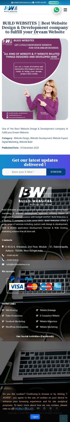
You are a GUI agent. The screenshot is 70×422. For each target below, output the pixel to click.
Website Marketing (47, 327)
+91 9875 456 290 (40, 2)
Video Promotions (13, 316)
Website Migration (47, 321)
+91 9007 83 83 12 (12, 260)
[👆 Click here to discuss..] (58, 10)
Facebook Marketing (14, 321)
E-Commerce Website (48, 316)
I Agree (35, 416)
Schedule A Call (53, 2)
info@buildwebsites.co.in (22, 2)
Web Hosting (10, 310)
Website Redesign (47, 310)
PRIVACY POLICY (24, 408)
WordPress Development (16, 327)
